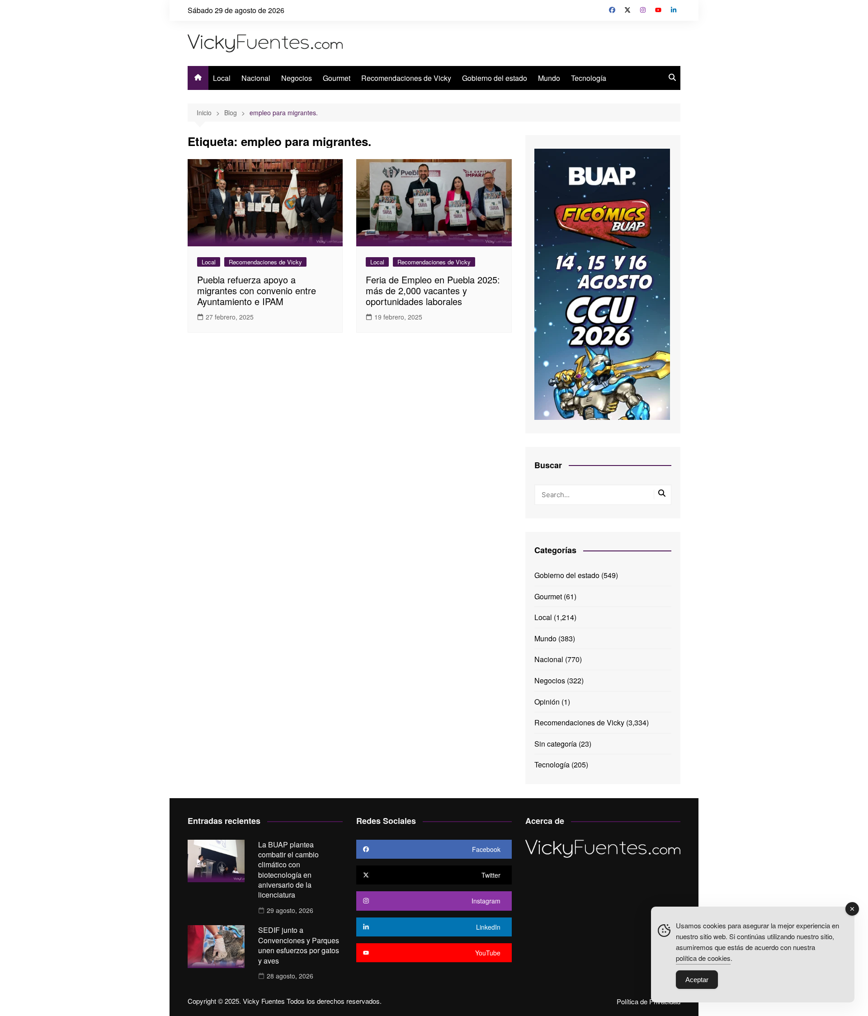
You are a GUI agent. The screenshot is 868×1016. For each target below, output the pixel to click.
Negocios (296, 78)
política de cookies (703, 958)
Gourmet (336, 78)
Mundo (549, 78)
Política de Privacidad (648, 1001)
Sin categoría (555, 743)
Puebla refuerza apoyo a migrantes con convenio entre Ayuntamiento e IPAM (256, 290)
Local (222, 78)
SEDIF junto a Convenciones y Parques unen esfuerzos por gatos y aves (298, 945)
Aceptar (696, 979)
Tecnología (588, 78)
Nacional (255, 78)
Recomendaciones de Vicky (406, 78)
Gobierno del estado (494, 78)
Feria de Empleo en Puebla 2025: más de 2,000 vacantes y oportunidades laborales (433, 290)
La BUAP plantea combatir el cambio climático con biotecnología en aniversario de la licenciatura (288, 869)
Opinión (547, 701)
